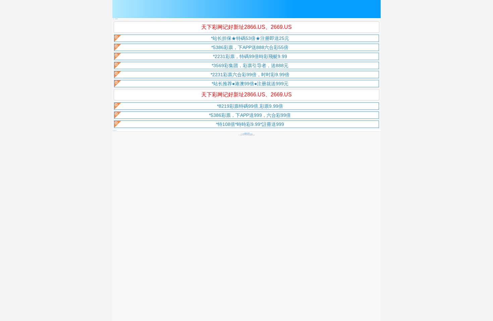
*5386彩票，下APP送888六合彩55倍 (249, 47)
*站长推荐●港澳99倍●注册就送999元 (250, 83)
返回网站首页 (115, 130)
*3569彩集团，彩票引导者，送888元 (250, 65)
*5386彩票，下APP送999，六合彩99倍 (250, 115)
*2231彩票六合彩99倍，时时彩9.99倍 (250, 74)
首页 (113, 18)
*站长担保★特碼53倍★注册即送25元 (250, 38)
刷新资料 (116, 18)
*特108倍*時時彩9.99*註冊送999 (250, 124)
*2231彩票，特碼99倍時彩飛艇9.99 (250, 56)
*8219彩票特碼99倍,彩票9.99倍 (250, 106)
